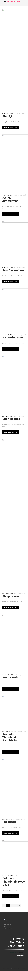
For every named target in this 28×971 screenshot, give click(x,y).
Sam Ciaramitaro (13, 270)
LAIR (5, 1)
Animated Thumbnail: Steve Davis (13, 881)
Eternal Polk (10, 677)
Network (21, 952)
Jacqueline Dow (12, 337)
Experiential (20, 955)
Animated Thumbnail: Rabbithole (9, 737)
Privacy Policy (22, 968)
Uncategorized (21, 113)
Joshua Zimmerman (10, 199)
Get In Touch (16, 945)
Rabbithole (9, 821)
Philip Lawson (11, 596)
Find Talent (17, 942)
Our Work (18, 938)
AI (17, 952)
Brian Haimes (11, 419)
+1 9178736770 (8, 928)
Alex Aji (7, 116)
